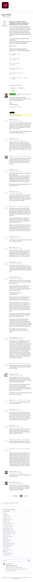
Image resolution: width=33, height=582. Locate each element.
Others (4, 538)
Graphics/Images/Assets (7, 533)
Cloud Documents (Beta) (7, 523)
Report (21, 121)
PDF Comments (6, 539)
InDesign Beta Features (10, 570)
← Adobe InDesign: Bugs (6, 16)
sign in (13, 503)
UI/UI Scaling (5, 554)
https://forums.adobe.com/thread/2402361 (18, 41)
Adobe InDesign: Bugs (7, 509)
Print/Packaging (6, 546)
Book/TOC (5, 521)
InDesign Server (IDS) (7, 536)
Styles (14, 509)
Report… (13, 79)
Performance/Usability (7, 543)
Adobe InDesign (4, 577)
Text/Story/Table (6, 553)
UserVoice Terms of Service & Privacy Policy (15, 577)
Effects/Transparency (7, 529)
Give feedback (9, 564)
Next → (26, 496)
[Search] (28, 560)
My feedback (5, 514)
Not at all (13, 88)
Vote (4, 25)
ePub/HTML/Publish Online (8, 531)
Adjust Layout (5, 518)
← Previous (14, 496)
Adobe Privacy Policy (16, 578)
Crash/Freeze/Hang (6, 526)
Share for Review (6, 549)
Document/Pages (6, 528)
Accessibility (5, 516)
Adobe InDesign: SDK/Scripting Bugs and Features (15, 569)
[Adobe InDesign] (5, 5)
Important (22, 88)
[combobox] (15, 560)
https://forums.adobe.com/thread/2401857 (18, 43)
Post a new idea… (6, 511)
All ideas (4, 513)
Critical (13, 91)
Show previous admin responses (15, 106)
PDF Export (5, 541)
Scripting (4, 548)
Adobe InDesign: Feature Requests (12, 567)
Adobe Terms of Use (27, 577)
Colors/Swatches (6, 524)
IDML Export (5, 534)
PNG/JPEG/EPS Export (7, 544)
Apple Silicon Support (7, 519)
